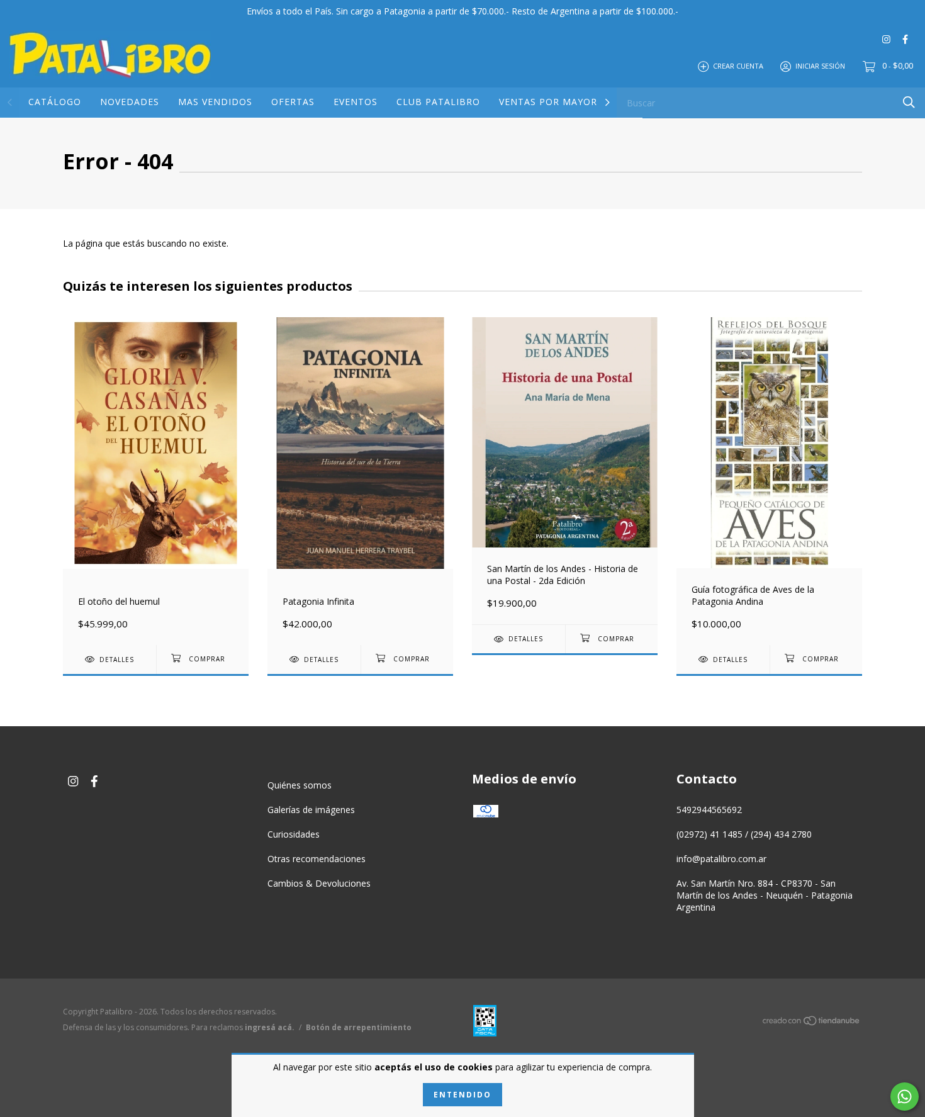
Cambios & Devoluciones (319, 883)
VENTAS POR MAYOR (548, 102)
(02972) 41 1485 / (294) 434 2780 (744, 834)
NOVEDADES (129, 102)
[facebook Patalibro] (905, 38)
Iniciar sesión (820, 65)
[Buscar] (909, 102)
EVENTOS (356, 102)
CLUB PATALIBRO (438, 102)
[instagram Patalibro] (886, 38)
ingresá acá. (269, 1027)
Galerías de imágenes (311, 810)
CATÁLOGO (54, 102)
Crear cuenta (738, 65)
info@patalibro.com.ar (721, 859)
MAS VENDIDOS (215, 102)
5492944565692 (709, 810)
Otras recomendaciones (316, 859)
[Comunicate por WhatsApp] (904, 1096)
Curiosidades (293, 834)
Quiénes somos (299, 785)
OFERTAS (293, 102)
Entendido (462, 1094)
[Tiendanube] (811, 1023)
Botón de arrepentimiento (359, 1027)
